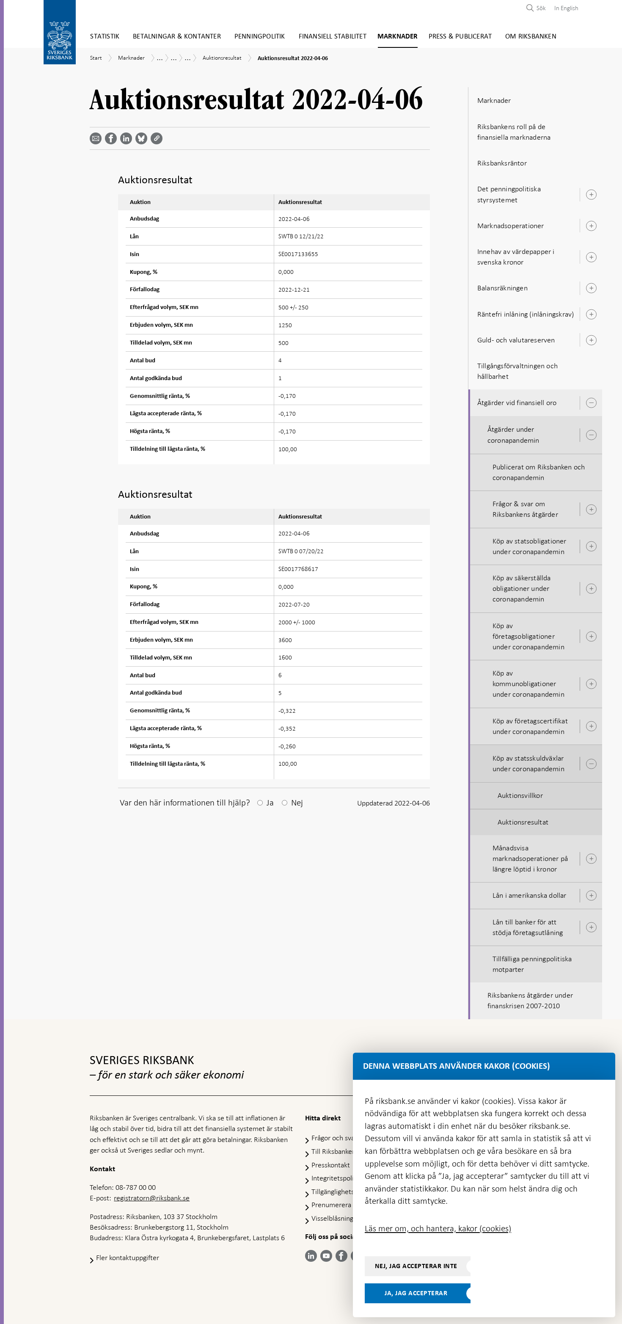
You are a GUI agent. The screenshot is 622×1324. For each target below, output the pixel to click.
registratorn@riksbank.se (152, 1198)
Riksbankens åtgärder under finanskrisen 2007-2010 (530, 1000)
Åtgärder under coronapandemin (513, 434)
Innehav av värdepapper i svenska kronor (516, 257)
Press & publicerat (460, 36)
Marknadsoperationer (510, 225)
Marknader (397, 36)
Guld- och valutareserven (516, 340)
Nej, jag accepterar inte (416, 1266)
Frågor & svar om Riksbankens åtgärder (525, 509)
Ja (270, 802)
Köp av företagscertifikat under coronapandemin (530, 726)
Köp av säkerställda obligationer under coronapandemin (522, 588)
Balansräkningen (502, 287)
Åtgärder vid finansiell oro (516, 402)
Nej (297, 802)
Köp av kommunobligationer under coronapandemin (528, 683)
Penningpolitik (259, 36)
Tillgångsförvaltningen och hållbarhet (517, 371)
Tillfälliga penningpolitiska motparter (532, 964)
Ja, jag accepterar (416, 1293)
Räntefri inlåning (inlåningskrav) (525, 314)
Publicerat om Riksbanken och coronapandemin (539, 472)
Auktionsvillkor (520, 795)
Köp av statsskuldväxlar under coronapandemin (528, 763)
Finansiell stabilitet (332, 36)
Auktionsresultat (523, 822)
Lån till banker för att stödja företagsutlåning (528, 927)
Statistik (104, 36)
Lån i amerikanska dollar (530, 895)
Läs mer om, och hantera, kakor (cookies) (438, 1228)
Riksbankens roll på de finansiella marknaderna (514, 132)
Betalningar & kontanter (177, 36)
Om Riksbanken (530, 36)
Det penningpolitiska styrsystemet (509, 194)
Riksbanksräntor (502, 163)
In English (566, 8)
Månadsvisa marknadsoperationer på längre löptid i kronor (530, 858)
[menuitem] (564, 7)
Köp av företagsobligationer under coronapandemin (528, 636)
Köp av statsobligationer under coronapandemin (530, 546)
